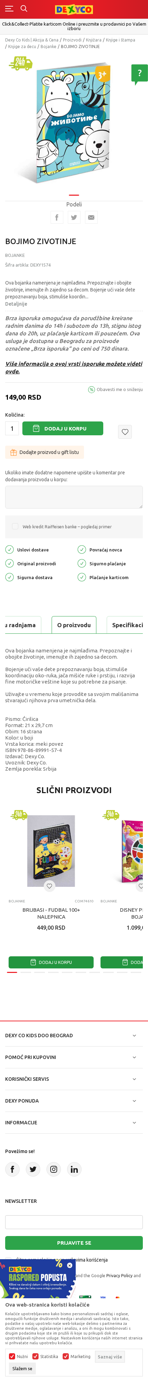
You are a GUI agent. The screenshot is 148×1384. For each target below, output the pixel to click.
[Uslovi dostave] (9, 549)
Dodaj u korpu (65, 428)
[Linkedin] (74, 1169)
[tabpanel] (74, 122)
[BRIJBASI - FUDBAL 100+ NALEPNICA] (51, 851)
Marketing (81, 1357)
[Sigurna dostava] (9, 577)
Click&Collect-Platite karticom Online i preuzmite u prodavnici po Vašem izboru (74, 26)
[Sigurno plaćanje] (81, 563)
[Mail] (91, 217)
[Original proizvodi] (9, 563)
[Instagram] (54, 1169)
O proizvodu (74, 625)
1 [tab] (74, 195)
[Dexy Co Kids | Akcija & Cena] (74, 9)
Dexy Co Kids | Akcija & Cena (32, 40)
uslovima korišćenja (87, 1260)
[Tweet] (74, 217)
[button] (125, 432)
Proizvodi (72, 40)
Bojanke (48, 46)
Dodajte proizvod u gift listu (49, 452)
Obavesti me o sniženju (120, 389)
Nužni (22, 1357)
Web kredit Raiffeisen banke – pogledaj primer (67, 526)
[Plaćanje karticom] (81, 577)
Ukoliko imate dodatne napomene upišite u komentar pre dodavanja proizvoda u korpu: (65, 476)
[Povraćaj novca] (81, 549)
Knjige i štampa (120, 40)
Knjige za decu (22, 46)
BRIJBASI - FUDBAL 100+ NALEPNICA (51, 913)
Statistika (49, 1357)
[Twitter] (33, 1169)
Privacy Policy (119, 1275)
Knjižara (94, 40)
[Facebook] (57, 217)
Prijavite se (74, 1243)
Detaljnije (16, 304)
